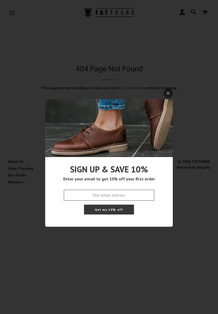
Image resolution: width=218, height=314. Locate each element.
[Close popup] (168, 93)
